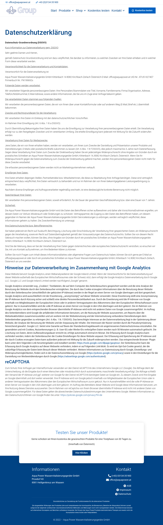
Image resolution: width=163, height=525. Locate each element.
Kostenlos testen (99, 10)
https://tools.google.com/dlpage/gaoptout (98, 343)
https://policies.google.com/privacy (105, 353)
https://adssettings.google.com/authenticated (81, 356)
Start (54, 10)
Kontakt (116, 10)
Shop (79, 10)
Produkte (65, 10)
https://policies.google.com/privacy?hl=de (81, 395)
